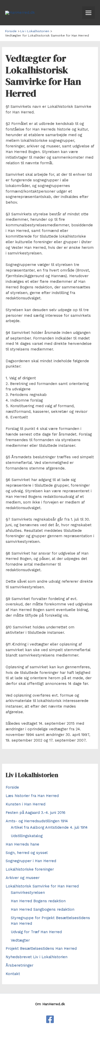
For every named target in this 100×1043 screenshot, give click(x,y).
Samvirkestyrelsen (28, 892)
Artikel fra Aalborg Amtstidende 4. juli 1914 (49, 827)
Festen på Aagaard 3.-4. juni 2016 (35, 812)
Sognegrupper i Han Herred (31, 861)
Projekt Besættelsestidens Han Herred (41, 948)
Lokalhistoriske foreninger (30, 869)
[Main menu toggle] (88, 12)
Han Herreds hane (22, 844)
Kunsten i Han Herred (25, 804)
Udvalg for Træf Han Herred (36, 932)
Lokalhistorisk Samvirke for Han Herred (42, 886)
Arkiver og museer (22, 877)
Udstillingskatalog (27, 836)
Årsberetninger (19, 965)
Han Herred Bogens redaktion (38, 901)
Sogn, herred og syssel (27, 852)
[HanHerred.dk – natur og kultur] (50, 1019)
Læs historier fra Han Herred (32, 795)
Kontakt (13, 973)
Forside (12, 787)
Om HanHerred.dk (50, 1004)
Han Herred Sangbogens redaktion (42, 909)
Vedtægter (20, 940)
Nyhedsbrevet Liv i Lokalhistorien (36, 957)
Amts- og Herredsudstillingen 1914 (37, 821)
